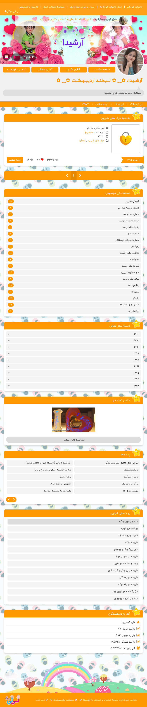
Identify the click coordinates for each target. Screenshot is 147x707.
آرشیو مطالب (44, 69)
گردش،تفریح (74, 201)
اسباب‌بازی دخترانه (128, 535)
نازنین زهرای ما (130, 490)
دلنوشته (74, 259)
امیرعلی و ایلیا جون (61, 483)
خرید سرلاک (131, 542)
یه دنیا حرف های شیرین (115, 117)
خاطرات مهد (74, 233)
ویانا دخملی (65, 476)
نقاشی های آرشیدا (74, 253)
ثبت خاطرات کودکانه (111, 6)
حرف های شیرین (95, 140)
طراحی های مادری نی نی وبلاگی (121, 462)
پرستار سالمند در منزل (126, 563)
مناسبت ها (74, 285)
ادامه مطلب (15, 160)
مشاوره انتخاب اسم (54, 6)
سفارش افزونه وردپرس (126, 598)
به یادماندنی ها (74, 227)
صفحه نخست (102, 69)
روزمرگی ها (74, 311)
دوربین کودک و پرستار (126, 549)
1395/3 (85, 104)
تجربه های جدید (74, 266)
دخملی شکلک (131, 469)
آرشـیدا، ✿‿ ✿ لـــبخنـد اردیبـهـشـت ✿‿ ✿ (68, 699)
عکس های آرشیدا (74, 304)
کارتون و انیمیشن (28, 6)
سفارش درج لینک (128, 521)
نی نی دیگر (13, 11)
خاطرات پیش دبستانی (74, 240)
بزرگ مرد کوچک (130, 483)
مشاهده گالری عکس (74, 439)
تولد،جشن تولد (74, 279)
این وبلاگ (119, 104)
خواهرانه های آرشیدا (74, 220)
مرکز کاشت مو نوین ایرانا (125, 591)
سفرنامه (74, 291)
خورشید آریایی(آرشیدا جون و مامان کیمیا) (48, 462)
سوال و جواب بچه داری (82, 6)
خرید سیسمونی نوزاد (126, 556)
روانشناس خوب (129, 528)
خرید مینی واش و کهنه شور (123, 570)
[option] (107, 477)
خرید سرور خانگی (128, 577)
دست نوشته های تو (74, 207)
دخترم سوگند (131, 476)
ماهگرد (82, 140)
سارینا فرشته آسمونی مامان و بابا (53, 469)
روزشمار (74, 246)
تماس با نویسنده (16, 69)
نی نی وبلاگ (136, 104)
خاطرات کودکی (135, 6)
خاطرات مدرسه (74, 214)
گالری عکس (73, 69)
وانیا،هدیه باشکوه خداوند (57, 490)
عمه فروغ (89, 132)
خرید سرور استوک (128, 584)
